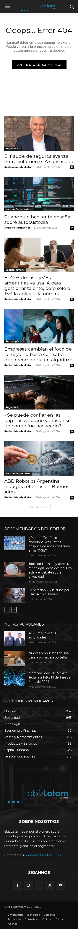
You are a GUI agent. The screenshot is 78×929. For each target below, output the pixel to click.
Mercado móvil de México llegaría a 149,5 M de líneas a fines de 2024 (50, 677)
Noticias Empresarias (18, 209)
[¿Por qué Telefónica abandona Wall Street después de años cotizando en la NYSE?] (14, 543)
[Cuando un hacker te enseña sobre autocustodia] (39, 194)
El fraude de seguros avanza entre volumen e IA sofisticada (38, 158)
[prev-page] (7, 609)
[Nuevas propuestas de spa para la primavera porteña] (14, 658)
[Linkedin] (39, 885)
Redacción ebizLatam (18, 166)
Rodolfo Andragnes (17, 227)
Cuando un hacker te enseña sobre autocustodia (37, 219)
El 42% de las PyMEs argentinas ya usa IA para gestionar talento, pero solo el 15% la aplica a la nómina (38, 285)
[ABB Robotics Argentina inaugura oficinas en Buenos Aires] (39, 458)
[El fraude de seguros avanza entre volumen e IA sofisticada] (39, 133)
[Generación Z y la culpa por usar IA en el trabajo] (14, 595)
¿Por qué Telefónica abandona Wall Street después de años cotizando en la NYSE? (49, 544)
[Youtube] (60, 885)
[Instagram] (28, 885)
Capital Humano (15, 270)
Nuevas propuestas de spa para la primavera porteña (49, 655)
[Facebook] (17, 885)
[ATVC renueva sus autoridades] (14, 638)
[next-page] (14, 609)
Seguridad (12, 148)
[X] (50, 885)
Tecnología (12, 341)
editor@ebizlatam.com (43, 855)
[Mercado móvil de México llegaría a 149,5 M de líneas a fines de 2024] (14, 678)
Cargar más (37, 507)
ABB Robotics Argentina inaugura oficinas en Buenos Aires (36, 486)
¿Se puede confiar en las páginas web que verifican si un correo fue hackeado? (36, 420)
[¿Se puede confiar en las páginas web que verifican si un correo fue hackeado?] (39, 392)
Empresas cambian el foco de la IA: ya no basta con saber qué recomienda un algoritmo (38, 354)
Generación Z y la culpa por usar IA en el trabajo (49, 592)
